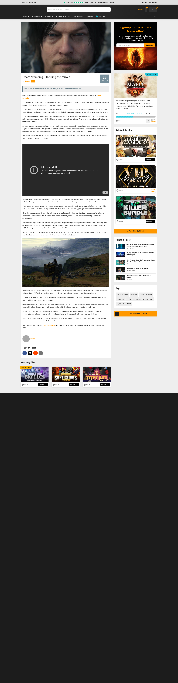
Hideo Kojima (148, 299)
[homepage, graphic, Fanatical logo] (32, 9)
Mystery (90, 16)
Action (141, 294)
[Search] (108, 9)
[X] (30, 353)
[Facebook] (24, 353)
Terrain (128, 299)
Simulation (120, 299)
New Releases (78, 16)
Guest (27, 81)
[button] (28, 2)
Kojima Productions (124, 304)
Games (33, 81)
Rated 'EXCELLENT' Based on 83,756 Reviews (99, 2)
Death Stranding (49, 325)
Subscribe (149, 45)
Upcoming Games (63, 16)
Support (154, 16)
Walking (149, 294)
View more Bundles (135, 231)
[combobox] (91, 9)
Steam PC (134, 294)
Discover (24, 16)
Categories (36, 16)
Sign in (140, 9)
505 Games (137, 299)
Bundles (48, 16)
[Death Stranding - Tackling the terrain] (35, 353)
